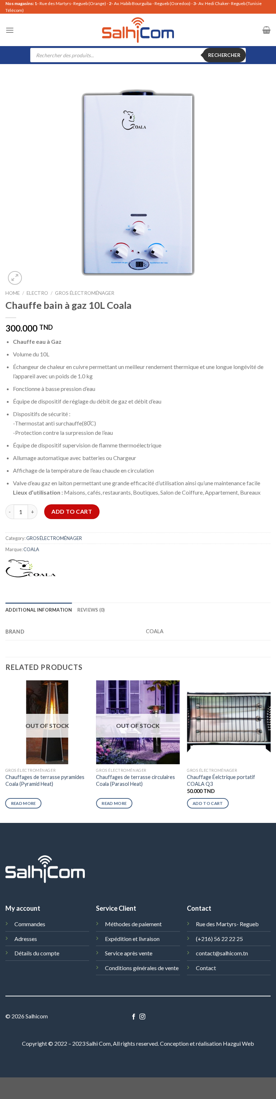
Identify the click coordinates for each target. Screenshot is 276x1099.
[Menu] (9, 30)
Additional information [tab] (38, 610)
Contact (206, 967)
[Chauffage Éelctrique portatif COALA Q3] (229, 722)
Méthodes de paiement (133, 923)
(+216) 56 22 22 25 (219, 938)
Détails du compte (36, 953)
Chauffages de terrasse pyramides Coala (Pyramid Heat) (44, 780)
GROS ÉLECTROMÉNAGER (84, 293)
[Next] (270, 751)
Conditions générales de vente (142, 967)
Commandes (29, 923)
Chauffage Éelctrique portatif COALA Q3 (221, 780)
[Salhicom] (138, 29)
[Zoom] (15, 278)
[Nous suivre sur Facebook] (134, 1017)
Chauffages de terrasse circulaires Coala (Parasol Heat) (135, 780)
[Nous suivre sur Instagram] (142, 1017)
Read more (23, 803)
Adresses (25, 938)
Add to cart (71, 511)
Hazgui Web (238, 1043)
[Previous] (5, 751)
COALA (31, 549)
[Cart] (266, 30)
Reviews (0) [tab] (91, 610)
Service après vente (128, 953)
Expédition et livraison (132, 938)
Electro (37, 293)
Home (12, 293)
